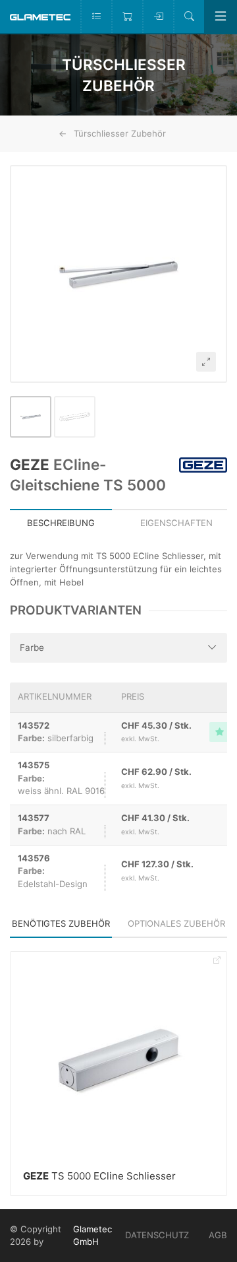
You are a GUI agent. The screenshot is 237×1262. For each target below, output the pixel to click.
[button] (118, 274)
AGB (218, 1235)
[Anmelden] (157, 16)
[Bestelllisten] (95, 16)
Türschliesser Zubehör (120, 133)
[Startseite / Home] (40, 16)
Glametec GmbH (92, 1235)
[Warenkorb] (126, 16)
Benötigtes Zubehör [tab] (61, 923)
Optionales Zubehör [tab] (176, 923)
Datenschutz (157, 1235)
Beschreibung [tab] (61, 522)
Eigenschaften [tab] (176, 522)
